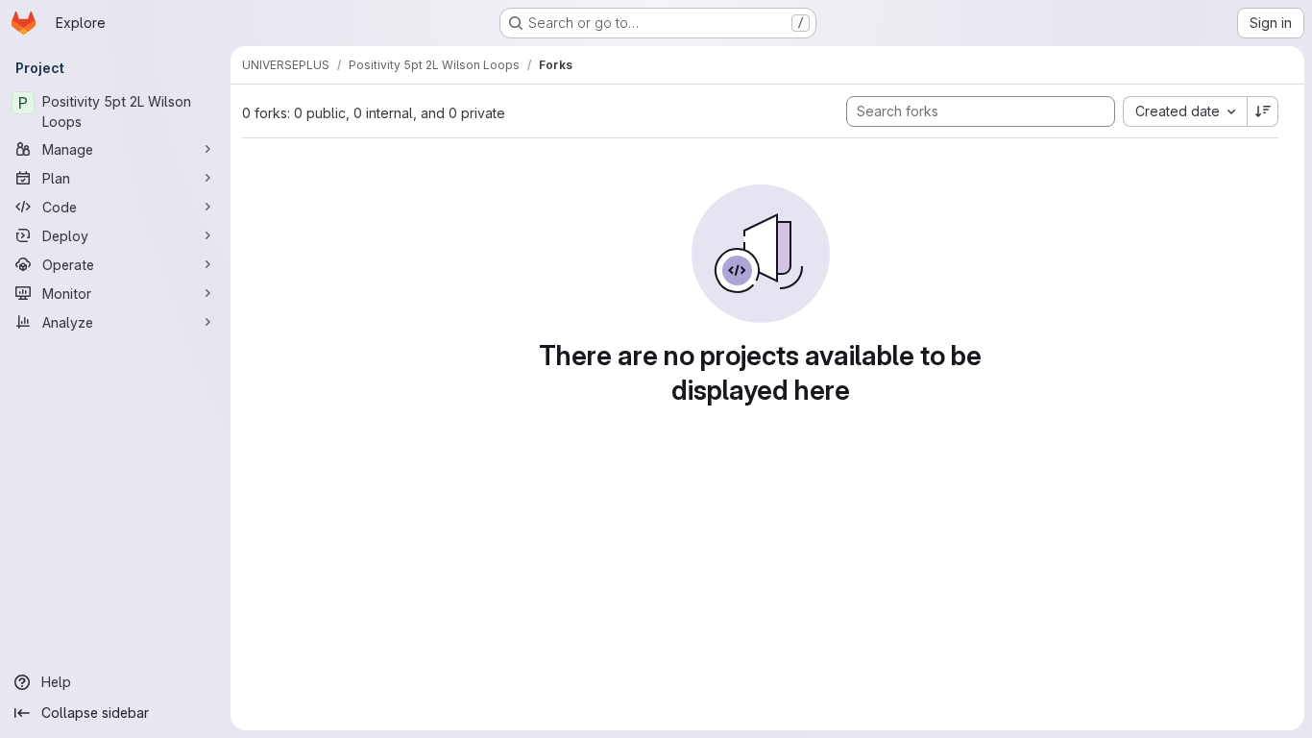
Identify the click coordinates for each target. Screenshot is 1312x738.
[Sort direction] (1263, 111)
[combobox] (1185, 111)
